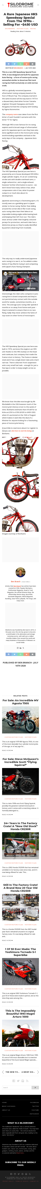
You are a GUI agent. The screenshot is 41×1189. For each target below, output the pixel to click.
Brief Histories (8, 1106)
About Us (6, 1110)
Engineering (10, 28)
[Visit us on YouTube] (15, 1174)
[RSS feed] (3, 5)
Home (4, 1102)
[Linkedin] (20, 648)
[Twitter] (23, 648)
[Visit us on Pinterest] (22, 1174)
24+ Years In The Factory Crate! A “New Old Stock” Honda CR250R (20, 826)
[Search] (35, 1087)
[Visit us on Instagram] (22, 1081)
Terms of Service (22, 1181)
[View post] (20, 719)
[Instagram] (18, 648)
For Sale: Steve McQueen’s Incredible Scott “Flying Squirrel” (21, 762)
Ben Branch (18, 68)
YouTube (35, 1110)
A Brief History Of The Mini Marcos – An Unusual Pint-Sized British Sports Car (30, 1072)
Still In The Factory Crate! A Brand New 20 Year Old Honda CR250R (20, 887)
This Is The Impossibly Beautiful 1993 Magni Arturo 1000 (20, 1013)
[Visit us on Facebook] (13, 1081)
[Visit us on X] (18, 1081)
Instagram (34, 1114)
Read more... (20, 1153)
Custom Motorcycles (14, 737)
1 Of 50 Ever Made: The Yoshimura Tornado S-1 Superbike (20, 952)
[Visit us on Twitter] (19, 1174)
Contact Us (34, 1181)
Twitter (35, 1106)
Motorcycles (22, 28)
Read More (6, 750)
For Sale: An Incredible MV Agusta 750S (20, 702)
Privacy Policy (8, 1181)
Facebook (34, 1102)
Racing (33, 28)
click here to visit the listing (21, 431)
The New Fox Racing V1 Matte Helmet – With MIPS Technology (12, 1072)
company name (12, 114)
